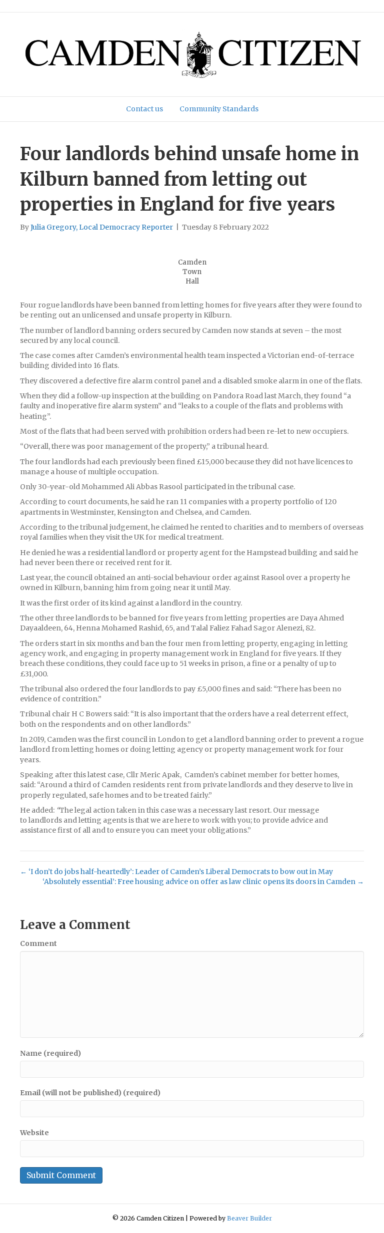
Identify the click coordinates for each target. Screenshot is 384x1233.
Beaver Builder (249, 1218)
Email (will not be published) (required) (90, 1092)
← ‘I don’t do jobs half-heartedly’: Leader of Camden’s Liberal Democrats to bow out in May (176, 871)
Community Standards (219, 108)
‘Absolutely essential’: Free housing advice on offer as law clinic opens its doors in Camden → (203, 881)
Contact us (144, 108)
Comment (38, 943)
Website (34, 1132)
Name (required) (50, 1053)
